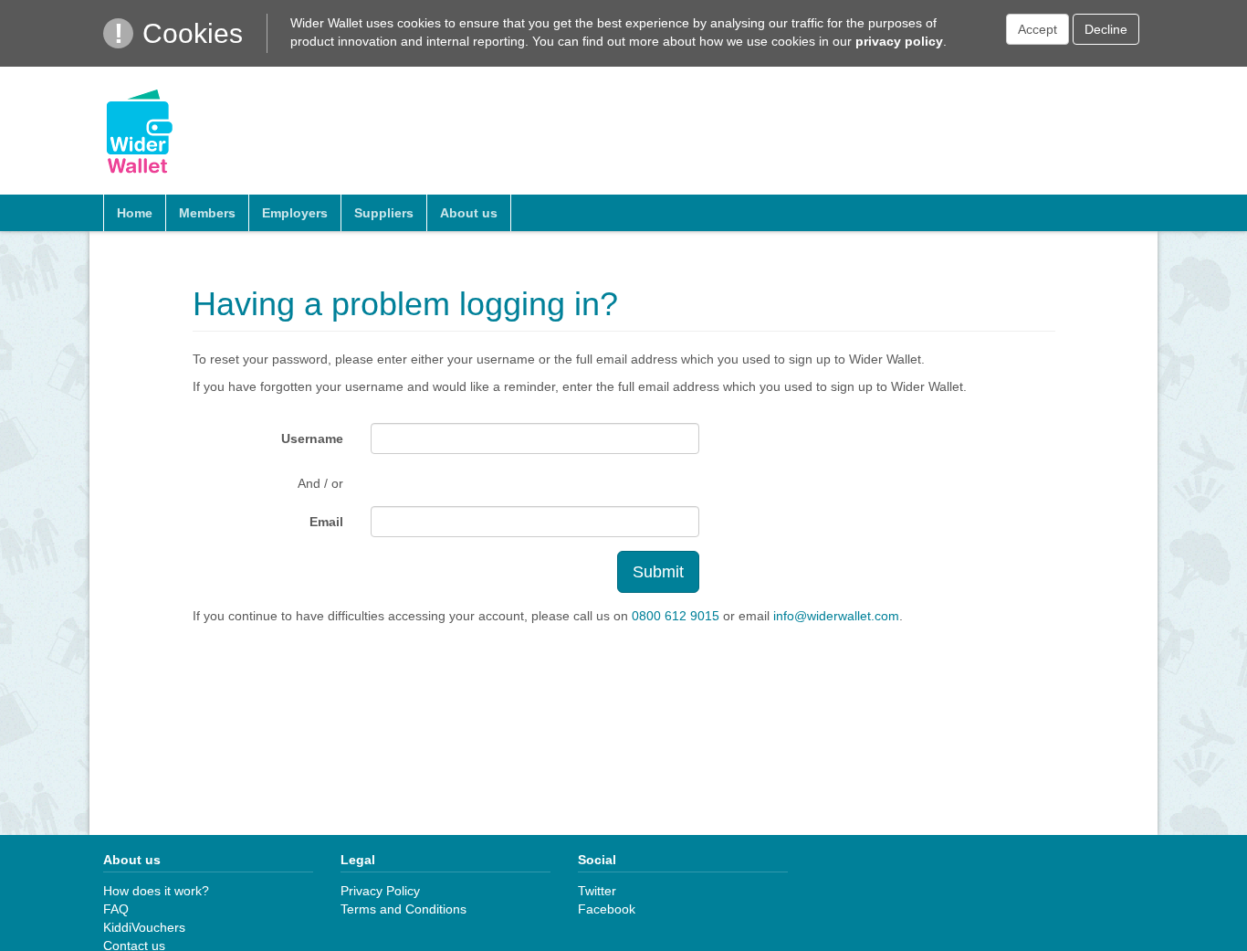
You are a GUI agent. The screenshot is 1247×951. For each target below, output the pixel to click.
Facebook (606, 909)
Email (326, 521)
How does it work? (156, 890)
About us (469, 213)
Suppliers (384, 213)
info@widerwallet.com (836, 615)
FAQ (116, 909)
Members (207, 213)
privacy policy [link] (899, 41)
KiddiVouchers (144, 927)
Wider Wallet (139, 130)
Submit (658, 572)
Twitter (597, 890)
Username (312, 438)
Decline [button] (1106, 29)
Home (134, 213)
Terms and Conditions (403, 909)
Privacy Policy (380, 890)
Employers (295, 213)
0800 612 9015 (675, 615)
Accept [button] (1037, 29)
